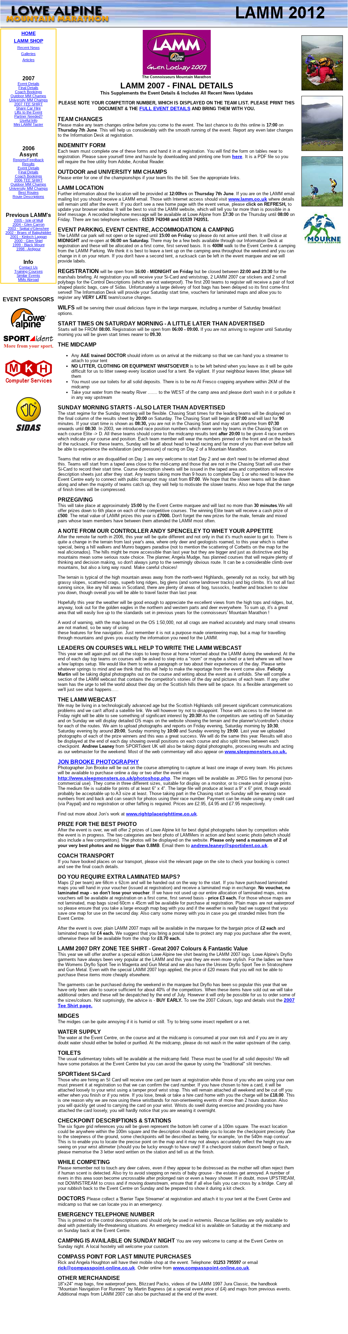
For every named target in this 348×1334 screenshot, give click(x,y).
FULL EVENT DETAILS (164, 108)
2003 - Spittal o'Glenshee (28, 228)
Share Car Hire (28, 108)
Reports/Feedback (28, 160)
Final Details (28, 88)
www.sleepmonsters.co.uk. (256, 751)
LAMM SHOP (28, 41)
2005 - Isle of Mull (28, 220)
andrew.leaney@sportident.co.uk (229, 845)
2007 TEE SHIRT (28, 104)
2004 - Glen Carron (29, 224)
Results (28, 164)
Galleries (28, 54)
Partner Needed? (28, 116)
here (237, 156)
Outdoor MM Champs (28, 96)
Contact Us (28, 267)
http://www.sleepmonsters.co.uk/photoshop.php (114, 778)
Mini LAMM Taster (28, 124)
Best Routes (28, 192)
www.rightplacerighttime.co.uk (161, 813)
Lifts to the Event (28, 112)
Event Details (28, 84)
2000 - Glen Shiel (28, 241)
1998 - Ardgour (28, 249)
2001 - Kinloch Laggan (28, 237)
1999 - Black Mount (29, 245)
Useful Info (28, 120)
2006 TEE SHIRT (28, 180)
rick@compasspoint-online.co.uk (96, 1267)
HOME (28, 33)
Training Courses (28, 271)
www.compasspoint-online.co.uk (211, 1267)
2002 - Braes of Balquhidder (28, 233)
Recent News (28, 48)
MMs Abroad (28, 279)
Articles (28, 60)
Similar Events (28, 275)
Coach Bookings (28, 92)
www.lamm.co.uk (247, 199)
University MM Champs (28, 100)
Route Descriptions (28, 197)
